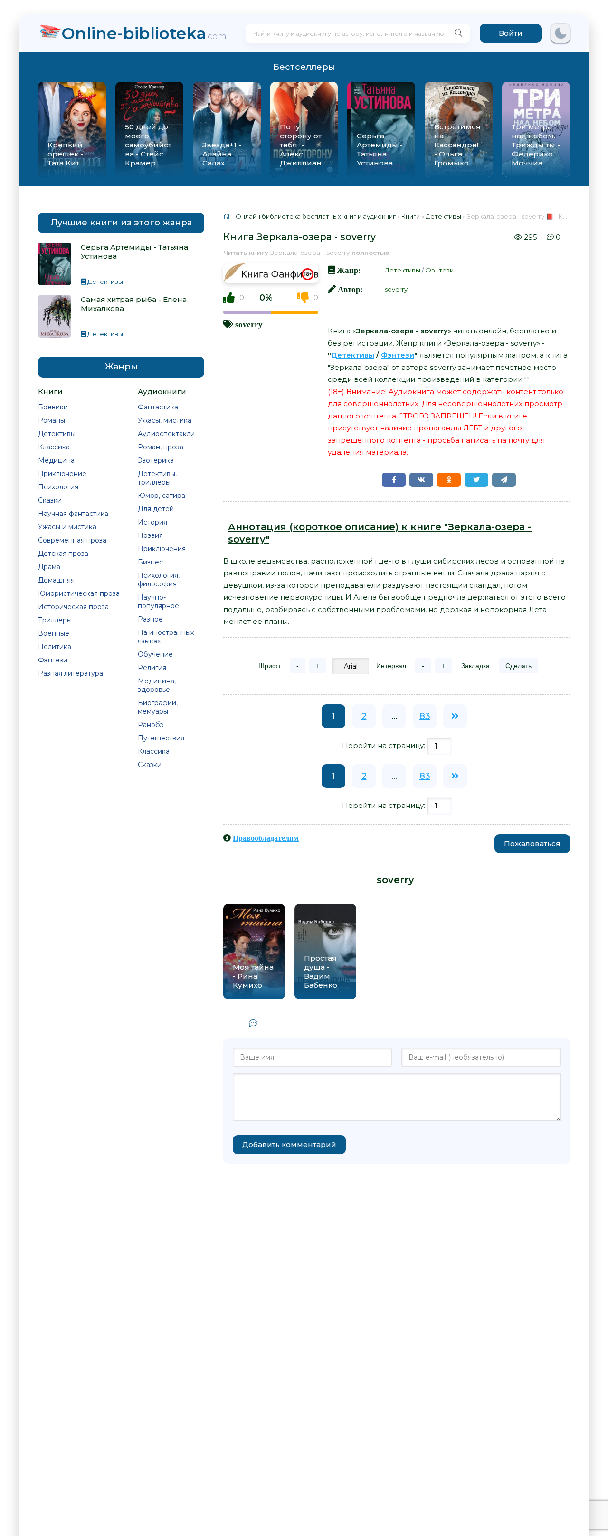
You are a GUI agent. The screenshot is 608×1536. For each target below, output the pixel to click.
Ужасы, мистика (164, 420)
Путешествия (161, 738)
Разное (150, 619)
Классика (54, 447)
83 (424, 716)
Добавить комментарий (289, 1144)
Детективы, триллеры (157, 477)
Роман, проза (160, 447)
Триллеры (55, 620)
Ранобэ (151, 724)
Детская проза (63, 553)
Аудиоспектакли (166, 433)
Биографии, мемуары (158, 707)
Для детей (156, 509)
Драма (49, 567)
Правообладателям (266, 838)
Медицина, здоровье (157, 685)
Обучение (155, 654)
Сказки (50, 500)
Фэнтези (52, 660)
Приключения (162, 548)
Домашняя (56, 580)
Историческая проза (73, 607)
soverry (249, 324)
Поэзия (150, 535)
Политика (54, 646)
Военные (53, 633)
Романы (51, 420)
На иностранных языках (166, 636)
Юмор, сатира (161, 495)
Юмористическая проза (79, 593)
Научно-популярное (158, 601)
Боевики (53, 407)
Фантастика (158, 407)
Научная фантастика (73, 513)
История (152, 522)
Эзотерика (156, 460)
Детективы (57, 433)
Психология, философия (159, 579)
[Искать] (458, 33)
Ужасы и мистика (67, 527)
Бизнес (150, 562)
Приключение (62, 473)
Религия (152, 667)
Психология (58, 487)
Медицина (56, 460)
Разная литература (70, 673)
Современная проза (72, 540)
